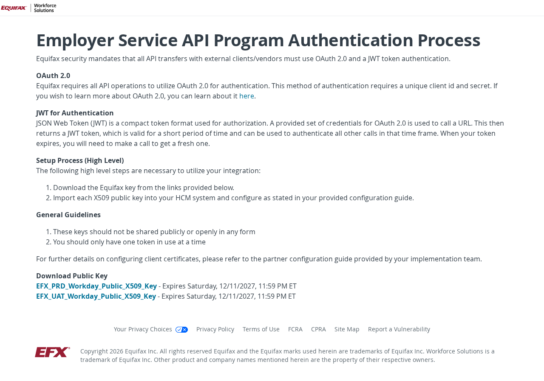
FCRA (295, 329)
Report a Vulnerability (399, 329)
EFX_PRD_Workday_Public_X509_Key (96, 286)
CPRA (318, 329)
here (246, 96)
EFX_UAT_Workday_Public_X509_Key (96, 296)
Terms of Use (261, 329)
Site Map (347, 329)
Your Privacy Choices (144, 329)
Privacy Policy (215, 329)
